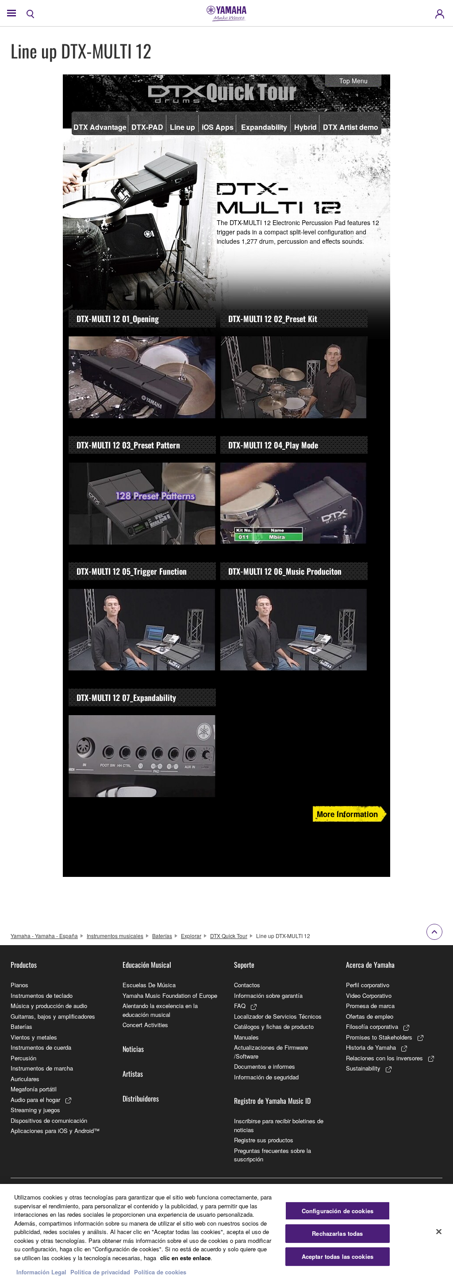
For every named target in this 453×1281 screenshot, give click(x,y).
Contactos (247, 985)
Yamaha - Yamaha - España (44, 935)
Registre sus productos (263, 1140)
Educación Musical (147, 964)
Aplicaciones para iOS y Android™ (55, 1130)
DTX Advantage (100, 127)
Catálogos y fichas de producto (274, 1026)
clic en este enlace (185, 1258)
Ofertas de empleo (369, 1016)
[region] (226, 1232)
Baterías (162, 935)
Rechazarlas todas (337, 1233)
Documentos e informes (264, 1066)
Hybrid (305, 127)
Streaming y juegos (35, 1110)
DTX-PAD (147, 127)
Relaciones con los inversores (384, 1058)
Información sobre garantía (268, 995)
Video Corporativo (369, 995)
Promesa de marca (370, 1005)
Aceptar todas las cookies (337, 1256)
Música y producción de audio (49, 1005)
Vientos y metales (34, 1037)
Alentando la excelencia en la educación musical (160, 1010)
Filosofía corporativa (372, 1026)
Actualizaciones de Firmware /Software (271, 1051)
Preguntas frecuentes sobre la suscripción (272, 1155)
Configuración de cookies (337, 1211)
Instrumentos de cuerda (41, 1047)
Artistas (133, 1073)
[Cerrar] (439, 1231)
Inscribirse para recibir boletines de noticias (278, 1125)
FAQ (240, 1005)
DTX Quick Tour (228, 935)
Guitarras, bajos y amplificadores (53, 1016)
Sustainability (363, 1068)
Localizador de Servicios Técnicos (278, 1016)
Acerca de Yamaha (370, 964)
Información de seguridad (266, 1077)
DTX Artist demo (350, 127)
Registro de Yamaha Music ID (272, 1100)
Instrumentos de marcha (42, 1068)
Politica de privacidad (100, 1272)
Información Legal (41, 1272)
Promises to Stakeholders (379, 1037)
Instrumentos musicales (115, 935)
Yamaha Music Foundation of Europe (170, 995)
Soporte (244, 964)
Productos (24, 964)
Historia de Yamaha (371, 1047)
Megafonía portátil (34, 1089)
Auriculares (25, 1079)
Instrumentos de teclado (42, 995)
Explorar (191, 935)
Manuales (246, 1037)
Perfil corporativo (367, 985)
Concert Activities (145, 1024)
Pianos (19, 985)
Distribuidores (141, 1098)
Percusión (23, 1058)
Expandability (264, 127)
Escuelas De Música (149, 985)
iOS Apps (218, 127)
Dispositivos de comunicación (49, 1120)
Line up (182, 127)
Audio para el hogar (35, 1099)
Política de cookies (160, 1272)
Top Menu (353, 80)
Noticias (133, 1048)
